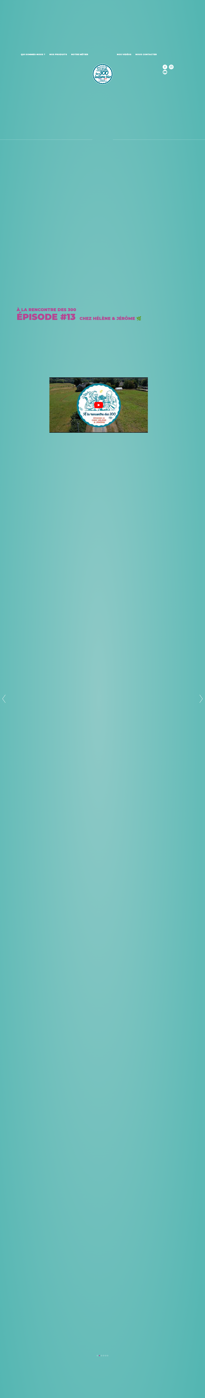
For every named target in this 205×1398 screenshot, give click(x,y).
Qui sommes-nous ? (33, 54)
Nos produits (58, 54)
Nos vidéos (124, 54)
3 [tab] (101, 1355)
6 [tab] (107, 1355)
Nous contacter (146, 54)
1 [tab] (97, 1355)
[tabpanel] (102, 699)
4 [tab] (103, 1355)
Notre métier (79, 54)
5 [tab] (105, 1355)
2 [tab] (99, 1355)
